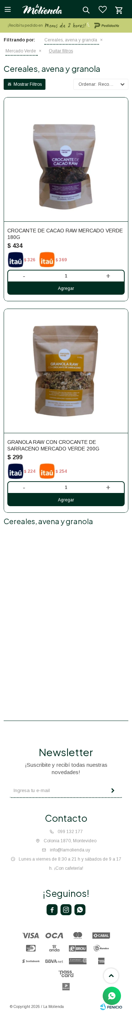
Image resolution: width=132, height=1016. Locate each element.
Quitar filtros (61, 51)
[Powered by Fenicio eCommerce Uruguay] (111, 1006)
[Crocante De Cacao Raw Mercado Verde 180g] (66, 159)
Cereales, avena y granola (70, 40)
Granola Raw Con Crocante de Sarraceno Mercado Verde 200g (53, 445)
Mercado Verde (21, 51)
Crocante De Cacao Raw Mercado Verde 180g (65, 234)
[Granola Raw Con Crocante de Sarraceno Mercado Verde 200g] (66, 371)
